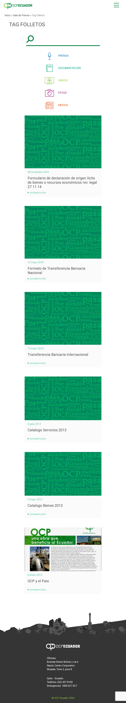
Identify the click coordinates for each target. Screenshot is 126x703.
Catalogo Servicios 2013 (47, 430)
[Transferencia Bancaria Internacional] (63, 318)
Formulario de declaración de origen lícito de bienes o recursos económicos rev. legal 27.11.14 (62, 182)
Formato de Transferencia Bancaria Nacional (56, 270)
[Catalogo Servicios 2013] (63, 398)
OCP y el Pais (38, 581)
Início (7, 15)
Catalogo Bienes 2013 (45, 505)
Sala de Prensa (21, 15)
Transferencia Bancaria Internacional (58, 354)
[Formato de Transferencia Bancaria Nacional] (63, 232)
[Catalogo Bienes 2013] (63, 474)
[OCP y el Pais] (63, 549)
